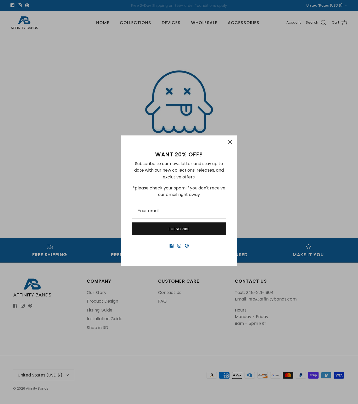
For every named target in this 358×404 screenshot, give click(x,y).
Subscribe (179, 229)
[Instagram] (179, 246)
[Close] (230, 142)
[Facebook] (171, 246)
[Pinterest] (187, 246)
